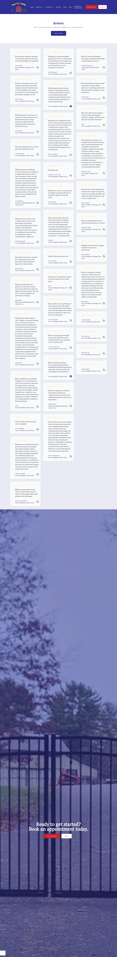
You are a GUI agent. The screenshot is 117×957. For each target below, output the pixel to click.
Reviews (58, 7)
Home (32, 7)
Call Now (102, 7)
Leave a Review (58, 33)
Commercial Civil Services (78, 7)
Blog (70, 7)
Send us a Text (91, 7)
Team (65, 7)
